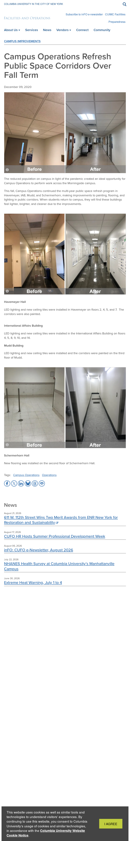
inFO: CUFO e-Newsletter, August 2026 (38, 550)
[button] (7, 483)
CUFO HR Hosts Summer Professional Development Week (54, 536)
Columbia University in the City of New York (33, 4)
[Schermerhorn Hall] (65, 407)
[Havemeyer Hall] (65, 254)
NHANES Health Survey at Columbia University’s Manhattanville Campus (59, 566)
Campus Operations (26, 475)
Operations (49, 475)
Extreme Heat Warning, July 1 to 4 (33, 582)
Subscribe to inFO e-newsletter (84, 14)
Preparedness (117, 22)
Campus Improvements (22, 41)
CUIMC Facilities (115, 14)
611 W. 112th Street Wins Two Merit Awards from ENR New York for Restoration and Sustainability (61, 520)
